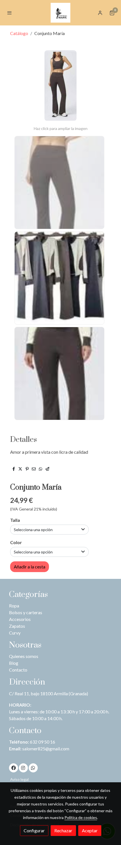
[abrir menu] (10, 12)
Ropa (14, 605)
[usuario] (100, 12)
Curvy (15, 632)
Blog (13, 663)
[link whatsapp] (33, 767)
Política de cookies (80, 817)
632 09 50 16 (42, 741)
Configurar (34, 830)
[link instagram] (23, 767)
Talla (15, 520)
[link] (60, 13)
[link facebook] (13, 767)
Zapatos (17, 626)
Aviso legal (19, 779)
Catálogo (19, 33)
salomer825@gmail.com (45, 748)
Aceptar (90, 830)
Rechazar (63, 830)
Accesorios (20, 619)
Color (16, 542)
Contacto (18, 669)
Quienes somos (23, 656)
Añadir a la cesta (29, 566)
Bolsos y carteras (25, 612)
